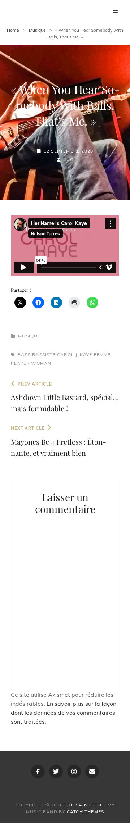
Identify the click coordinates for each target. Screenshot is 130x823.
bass (24, 354)
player (20, 363)
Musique (37, 30)
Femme (102, 354)
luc (69, 159)
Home (13, 30)
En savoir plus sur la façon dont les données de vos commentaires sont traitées (63, 712)
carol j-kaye (74, 354)
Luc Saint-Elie (83, 805)
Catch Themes (85, 811)
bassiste (44, 354)
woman (41, 363)
